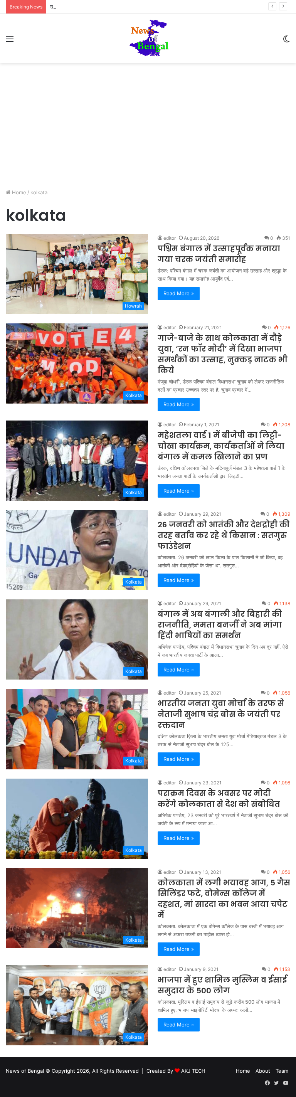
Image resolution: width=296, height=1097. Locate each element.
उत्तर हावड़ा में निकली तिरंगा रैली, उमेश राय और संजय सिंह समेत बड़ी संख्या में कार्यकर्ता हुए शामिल (138, 6)
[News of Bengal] (148, 38)
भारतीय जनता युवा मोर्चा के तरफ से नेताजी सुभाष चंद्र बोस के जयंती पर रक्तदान (221, 714)
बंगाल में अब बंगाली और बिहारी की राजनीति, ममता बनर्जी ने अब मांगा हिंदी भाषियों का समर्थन (220, 625)
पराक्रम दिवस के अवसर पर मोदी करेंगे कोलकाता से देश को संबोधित (219, 798)
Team (282, 1071)
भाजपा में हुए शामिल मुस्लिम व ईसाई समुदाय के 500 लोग (222, 985)
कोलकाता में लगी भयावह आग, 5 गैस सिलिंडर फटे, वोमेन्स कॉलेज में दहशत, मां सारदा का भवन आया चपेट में (224, 898)
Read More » (178, 293)
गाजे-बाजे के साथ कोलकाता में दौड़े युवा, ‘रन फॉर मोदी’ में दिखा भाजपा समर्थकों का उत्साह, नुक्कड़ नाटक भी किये (223, 354)
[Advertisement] (148, 129)
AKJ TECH (193, 1071)
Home (18, 192)
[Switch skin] (286, 41)
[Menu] (9, 41)
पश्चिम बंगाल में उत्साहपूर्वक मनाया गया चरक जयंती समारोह (219, 254)
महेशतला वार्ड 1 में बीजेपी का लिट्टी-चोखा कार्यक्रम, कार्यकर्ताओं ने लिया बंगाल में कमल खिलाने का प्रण (221, 446)
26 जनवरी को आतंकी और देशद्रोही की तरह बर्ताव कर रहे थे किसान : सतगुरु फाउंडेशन (223, 535)
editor (169, 238)
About (263, 1071)
